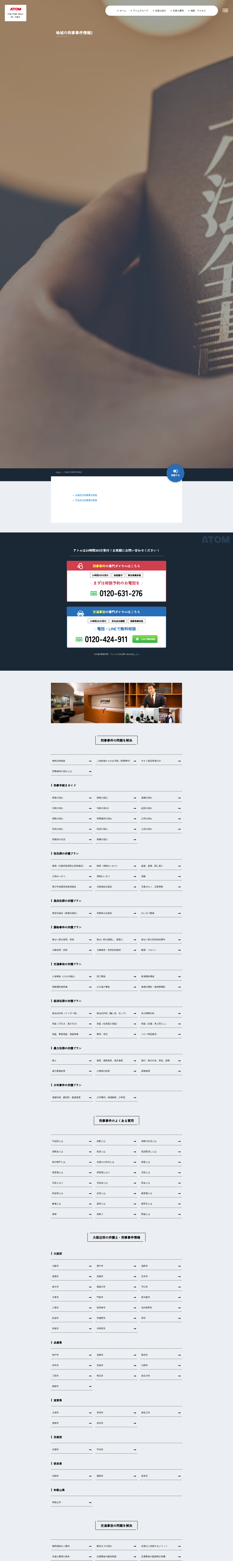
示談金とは (102, 1183)
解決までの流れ (104, 1546)
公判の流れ (146, 818)
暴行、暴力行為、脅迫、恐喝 (155, 1060)
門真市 (100, 1297)
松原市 (55, 1318)
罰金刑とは (57, 1193)
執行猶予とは (58, 1162)
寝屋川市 (101, 1287)
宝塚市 (100, 1365)
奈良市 (144, 1476)
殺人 (54, 1060)
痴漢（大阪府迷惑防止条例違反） (68, 866)
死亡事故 (101, 976)
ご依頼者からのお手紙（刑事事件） (114, 761)
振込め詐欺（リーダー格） (65, 1013)
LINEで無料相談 (148, 639)
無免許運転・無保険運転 (153, 987)
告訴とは (101, 1151)
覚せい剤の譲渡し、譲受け (110, 939)
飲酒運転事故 (147, 976)
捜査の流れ (57, 798)
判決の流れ (57, 829)
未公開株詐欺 (147, 1013)
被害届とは (146, 1193)
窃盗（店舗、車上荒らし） (154, 1023)
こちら (136, 654)
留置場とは (57, 1172)
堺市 (143, 1318)
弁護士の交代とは (105, 1162)
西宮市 (144, 1355)
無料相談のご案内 (61, 1546)
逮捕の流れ (146, 798)
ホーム (123, 10)
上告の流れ (146, 829)
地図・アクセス (198, 10)
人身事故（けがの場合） (64, 976)
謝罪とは (101, 1204)
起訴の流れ (146, 808)
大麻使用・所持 (59, 950)
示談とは (145, 1172)
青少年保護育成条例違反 (64, 886)
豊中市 (100, 1266)
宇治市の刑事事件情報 (86, 500)
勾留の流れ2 (103, 808)
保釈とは (101, 1141)
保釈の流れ (57, 818)
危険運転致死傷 (59, 987)
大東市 (55, 1297)
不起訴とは (57, 1141)
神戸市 (55, 1355)
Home (58, 472)
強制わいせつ (103, 876)
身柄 (54, 1214)
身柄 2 (100, 1214)
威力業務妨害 (58, 1071)
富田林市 (101, 1307)
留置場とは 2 (103, 1172)
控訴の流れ (102, 829)
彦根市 (55, 1423)
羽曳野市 (101, 1318)
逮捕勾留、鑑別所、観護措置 (66, 1097)
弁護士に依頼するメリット (154, 1546)
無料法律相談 (58, 761)
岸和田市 (101, 1328)
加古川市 (145, 1376)
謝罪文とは (146, 1204)
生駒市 (55, 1476)
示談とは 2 (57, 1183)
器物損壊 (145, 1071)
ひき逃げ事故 (103, 987)
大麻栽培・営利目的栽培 (109, 950)
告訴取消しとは (149, 1151)
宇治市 (100, 1449)
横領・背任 (102, 1034)
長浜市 (100, 1423)
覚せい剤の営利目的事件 (153, 939)
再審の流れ (102, 839)
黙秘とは (145, 1214)
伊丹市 (55, 1365)
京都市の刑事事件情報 (86, 495)
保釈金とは (57, 1151)
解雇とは (56, 1204)
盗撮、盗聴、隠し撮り (152, 866)
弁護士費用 (178, 10)
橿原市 (100, 1476)
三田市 (55, 1376)
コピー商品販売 (149, 1034)
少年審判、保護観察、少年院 (111, 1097)
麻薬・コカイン (149, 950)
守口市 (144, 1287)
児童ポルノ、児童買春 (152, 886)
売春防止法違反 (104, 913)
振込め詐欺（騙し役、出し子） (112, 1013)
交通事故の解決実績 (106, 1556)
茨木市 (144, 1276)
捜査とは (145, 1162)
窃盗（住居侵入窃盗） (108, 1023)
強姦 (143, 876)
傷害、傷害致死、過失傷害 (110, 1060)
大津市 (55, 1412)
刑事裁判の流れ (104, 818)
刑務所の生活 (58, 839)
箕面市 (55, 1276)
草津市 (100, 1412)
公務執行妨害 (103, 1071)
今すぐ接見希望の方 (151, 761)
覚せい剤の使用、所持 (63, 939)
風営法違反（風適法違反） (65, 913)
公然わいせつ (58, 876)
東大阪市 (145, 1297)
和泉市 (55, 1328)
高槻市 (100, 1276)
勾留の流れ (57, 808)
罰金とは (145, 1183)
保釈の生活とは (149, 1141)
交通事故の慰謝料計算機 (153, 1556)
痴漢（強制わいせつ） (108, 866)
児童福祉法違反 (104, 886)
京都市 (55, 1449)
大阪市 (55, 1266)
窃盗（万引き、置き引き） (65, 1023)
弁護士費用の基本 (61, 1556)
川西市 (144, 1365)
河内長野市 (146, 1307)
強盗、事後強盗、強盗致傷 (65, 1034)
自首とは (101, 1193)
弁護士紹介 (160, 10)
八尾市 (55, 1307)
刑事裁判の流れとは (62, 771)
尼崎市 (100, 1355)
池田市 (144, 1266)
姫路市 (55, 1386)
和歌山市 (56, 1502)
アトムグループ (140, 10)
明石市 (100, 1376)
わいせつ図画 (147, 913)
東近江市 (145, 1412)
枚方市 (55, 1287)
